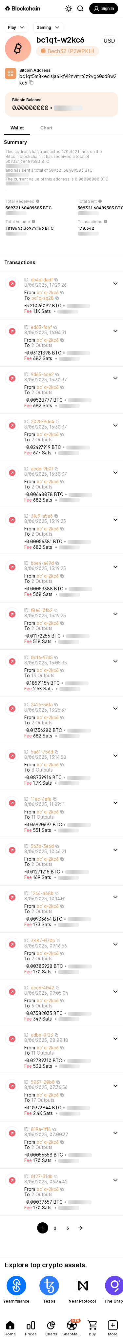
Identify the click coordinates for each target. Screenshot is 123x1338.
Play (12, 27)
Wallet (17, 127)
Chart (46, 127)
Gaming (43, 27)
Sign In (107, 8)
